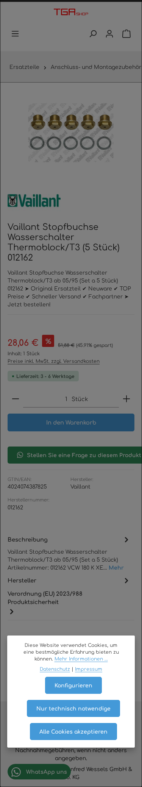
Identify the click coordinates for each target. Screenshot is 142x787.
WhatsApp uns (46, 771)
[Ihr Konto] (109, 33)
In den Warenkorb (71, 422)
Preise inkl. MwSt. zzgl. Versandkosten (54, 361)
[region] (71, 132)
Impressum (88, 669)
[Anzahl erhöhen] (126, 399)
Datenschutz (55, 669)
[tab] (69, 552)
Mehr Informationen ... (81, 659)
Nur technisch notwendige (73, 708)
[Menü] (15, 33)
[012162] (71, 132)
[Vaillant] (34, 200)
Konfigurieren (73, 685)
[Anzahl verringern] (15, 399)
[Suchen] (92, 33)
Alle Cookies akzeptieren (73, 731)
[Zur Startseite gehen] (71, 12)
